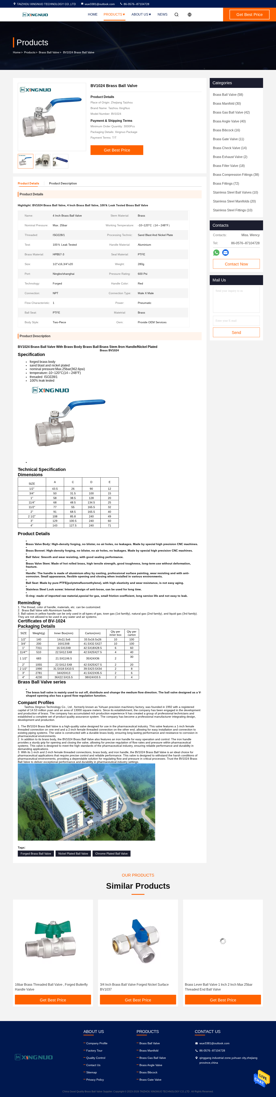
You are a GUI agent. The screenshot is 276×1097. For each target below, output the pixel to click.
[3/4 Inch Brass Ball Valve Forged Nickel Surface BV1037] (53, 941)
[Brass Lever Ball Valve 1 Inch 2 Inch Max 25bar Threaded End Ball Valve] (138, 941)
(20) (234, 201)
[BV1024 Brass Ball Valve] (52, 117)
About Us (140, 14)
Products (113, 14)
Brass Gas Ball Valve (152, 1057)
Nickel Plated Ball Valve (73, 853)
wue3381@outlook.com (100, 4)
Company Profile (96, 1043)
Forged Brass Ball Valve (36, 853)
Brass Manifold (148, 1050)
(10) (235, 192)
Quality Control (95, 1057)
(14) (230, 148)
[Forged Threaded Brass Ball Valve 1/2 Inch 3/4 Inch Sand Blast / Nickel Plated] (223, 941)
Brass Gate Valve (150, 1079)
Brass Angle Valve (150, 1065)
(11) (228, 139)
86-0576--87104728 (136, 4)
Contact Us (93, 1065)
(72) (226, 183)
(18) (229, 165)
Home (93, 14)
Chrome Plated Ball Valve (111, 853)
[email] (225, 252)
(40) (229, 121)
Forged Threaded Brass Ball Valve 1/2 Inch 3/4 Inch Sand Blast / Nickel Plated (222, 987)
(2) (230, 157)
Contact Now (236, 264)
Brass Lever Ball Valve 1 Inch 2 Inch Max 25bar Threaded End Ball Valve (133, 987)
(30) (227, 103)
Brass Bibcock (148, 1072)
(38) (236, 174)
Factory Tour (94, 1050)
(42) (231, 112)
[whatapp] (216, 252)
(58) (228, 94)
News (162, 14)
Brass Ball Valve (49, 52)
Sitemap (91, 1072)
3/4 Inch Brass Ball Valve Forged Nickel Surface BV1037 (49, 987)
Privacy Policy (95, 1079)
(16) (226, 130)
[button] (20, 948)
